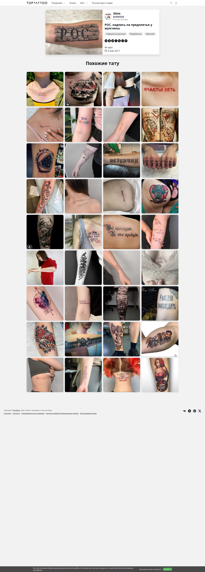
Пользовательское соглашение (32, 413)
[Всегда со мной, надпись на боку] (121, 196)
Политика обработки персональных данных (62, 413)
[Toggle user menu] (176, 3)
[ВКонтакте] (106, 40)
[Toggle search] (171, 3)
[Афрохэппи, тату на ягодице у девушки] (160, 196)
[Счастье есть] (160, 89)
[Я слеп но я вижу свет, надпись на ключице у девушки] (83, 232)
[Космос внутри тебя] (45, 160)
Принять (167, 569)
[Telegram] (112, 40)
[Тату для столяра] (160, 339)
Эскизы (72, 3)
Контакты (16, 413)
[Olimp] (108, 16)
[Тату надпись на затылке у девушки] (121, 375)
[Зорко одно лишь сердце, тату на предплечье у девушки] (160, 232)
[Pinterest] (126, 40)
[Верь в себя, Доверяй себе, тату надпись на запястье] (121, 267)
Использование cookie (88, 413)
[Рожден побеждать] (160, 303)
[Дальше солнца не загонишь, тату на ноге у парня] (121, 339)
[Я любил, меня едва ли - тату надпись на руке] (83, 303)
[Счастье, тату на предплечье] (45, 303)
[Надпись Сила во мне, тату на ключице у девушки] (83, 196)
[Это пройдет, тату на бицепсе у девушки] (83, 125)
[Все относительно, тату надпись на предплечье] (45, 267)
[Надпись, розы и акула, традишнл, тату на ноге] (45, 339)
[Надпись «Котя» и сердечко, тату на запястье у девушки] (121, 125)
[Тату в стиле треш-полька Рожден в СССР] (83, 89)
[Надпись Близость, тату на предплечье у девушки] (83, 160)
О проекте (7, 413)
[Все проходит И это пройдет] (121, 232)
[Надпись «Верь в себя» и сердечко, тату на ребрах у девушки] (45, 375)
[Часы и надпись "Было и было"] (45, 232)
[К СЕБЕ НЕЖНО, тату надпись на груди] (160, 267)
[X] (116, 40)
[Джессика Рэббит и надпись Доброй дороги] (160, 375)
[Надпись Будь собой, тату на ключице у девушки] (45, 125)
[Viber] (119, 40)
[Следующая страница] (97, 32)
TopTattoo (16, 410)
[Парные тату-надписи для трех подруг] (121, 89)
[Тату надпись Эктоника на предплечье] (83, 267)
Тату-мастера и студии (102, 3)
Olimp (116, 13)
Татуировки (56, 3)
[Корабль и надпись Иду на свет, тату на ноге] (121, 303)
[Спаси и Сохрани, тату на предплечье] (45, 196)
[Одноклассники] (109, 40)
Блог (82, 3)
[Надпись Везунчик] (121, 160)
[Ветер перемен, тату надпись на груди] (45, 89)
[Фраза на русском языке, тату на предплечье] (83, 375)
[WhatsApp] (122, 40)
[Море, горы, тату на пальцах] (160, 160)
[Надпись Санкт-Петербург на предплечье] (83, 339)
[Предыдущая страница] (51, 32)
